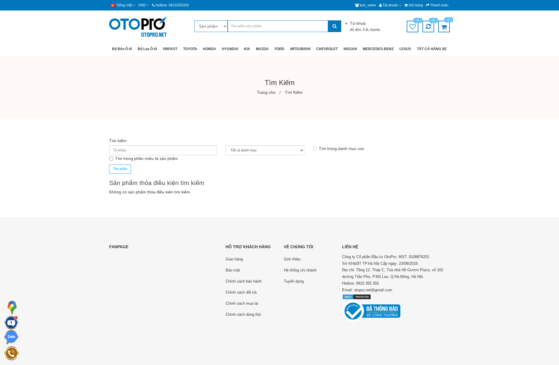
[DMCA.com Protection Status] (356, 296)
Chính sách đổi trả (241, 292)
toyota (375, 30)
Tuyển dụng (294, 281)
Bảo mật (233, 270)
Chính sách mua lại (242, 303)
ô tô (366, 30)
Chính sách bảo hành (243, 281)
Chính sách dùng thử (243, 314)
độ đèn (355, 30)
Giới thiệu (292, 259)
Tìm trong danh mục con (341, 148)
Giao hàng (234, 259)
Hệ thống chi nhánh (300, 270)
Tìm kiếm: (118, 140)
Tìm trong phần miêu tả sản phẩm (146, 158)
